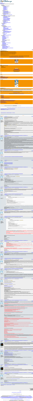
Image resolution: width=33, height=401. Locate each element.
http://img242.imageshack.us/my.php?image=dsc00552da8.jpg (8, 353)
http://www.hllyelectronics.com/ (6, 366)
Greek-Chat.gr (2, 97)
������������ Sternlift (4, 102)
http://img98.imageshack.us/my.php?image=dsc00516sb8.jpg (8, 162)
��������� (16, 107)
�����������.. (15, 92)
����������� (3, 109)
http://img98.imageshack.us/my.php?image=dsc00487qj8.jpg (8, 163)
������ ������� (24, 107)
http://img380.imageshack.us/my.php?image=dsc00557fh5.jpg (8, 283)
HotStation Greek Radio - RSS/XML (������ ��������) (15, 396)
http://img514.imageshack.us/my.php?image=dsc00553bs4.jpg (8, 352)
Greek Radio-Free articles (2, 76)
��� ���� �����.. (16, 62)
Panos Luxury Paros (2, 101)
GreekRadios (2, 96)
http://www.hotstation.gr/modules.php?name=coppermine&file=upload (15, 378)
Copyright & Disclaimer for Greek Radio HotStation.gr (16, 392)
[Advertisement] (21, 111)
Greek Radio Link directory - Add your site (4, 77)
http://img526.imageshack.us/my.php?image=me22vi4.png (8, 359)
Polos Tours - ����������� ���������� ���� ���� (8, 100)
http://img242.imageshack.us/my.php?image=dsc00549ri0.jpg (8, 354)
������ (29, 107)
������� (18, 93)
